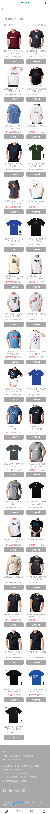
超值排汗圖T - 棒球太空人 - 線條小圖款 (13, 240)
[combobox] (8, 25)
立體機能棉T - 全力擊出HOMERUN (36, 90)
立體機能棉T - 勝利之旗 (13, 577)
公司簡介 (5, 755)
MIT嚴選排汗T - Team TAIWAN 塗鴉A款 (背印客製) (14, 390)
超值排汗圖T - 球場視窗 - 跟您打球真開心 (36, 690)
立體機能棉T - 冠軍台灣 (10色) (13, 503)
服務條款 (29, 755)
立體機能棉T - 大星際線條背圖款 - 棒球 (13, 127)
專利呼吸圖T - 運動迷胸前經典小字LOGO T (36, 615)
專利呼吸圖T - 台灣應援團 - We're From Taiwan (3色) (13, 540)
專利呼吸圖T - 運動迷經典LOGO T (13, 615)
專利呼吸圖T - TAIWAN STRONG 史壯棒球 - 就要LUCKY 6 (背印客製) (13, 315)
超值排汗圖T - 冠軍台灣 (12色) (36, 390)
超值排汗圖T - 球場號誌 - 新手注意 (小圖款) (13, 728)
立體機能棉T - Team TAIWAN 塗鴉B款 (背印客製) (13, 352)
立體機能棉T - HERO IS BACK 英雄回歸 (13, 90)
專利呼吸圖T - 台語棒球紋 (36, 52)
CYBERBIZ (16, 804)
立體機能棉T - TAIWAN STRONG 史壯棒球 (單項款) (36, 277)
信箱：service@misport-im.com (15, 773)
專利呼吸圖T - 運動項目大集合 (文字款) (36, 578)
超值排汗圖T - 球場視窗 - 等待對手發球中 (13, 690)
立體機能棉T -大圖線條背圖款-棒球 (36, 127)
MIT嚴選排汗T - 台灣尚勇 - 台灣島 (36, 352)
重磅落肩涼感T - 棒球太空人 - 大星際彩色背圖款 (36, 202)
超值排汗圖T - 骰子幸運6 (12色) (13, 465)
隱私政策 (21, 755)
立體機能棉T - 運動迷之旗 (36, 540)
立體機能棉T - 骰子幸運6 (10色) (13, 427)
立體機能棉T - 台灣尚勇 (36, 314)
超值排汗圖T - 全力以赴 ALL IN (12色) (36, 503)
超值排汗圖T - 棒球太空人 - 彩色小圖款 (36, 165)
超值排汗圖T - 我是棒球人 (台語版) (36, 240)
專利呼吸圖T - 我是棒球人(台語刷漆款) (13, 52)
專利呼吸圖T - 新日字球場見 (13, 653)
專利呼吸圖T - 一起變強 (36, 652)
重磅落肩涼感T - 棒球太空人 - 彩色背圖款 (13, 202)
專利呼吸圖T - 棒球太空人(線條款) (13, 165)
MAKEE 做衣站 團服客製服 (12, 759)
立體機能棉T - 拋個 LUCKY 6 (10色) (36, 427)
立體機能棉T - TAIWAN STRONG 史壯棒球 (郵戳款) (13, 277)
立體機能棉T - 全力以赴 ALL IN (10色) (36, 465)
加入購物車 (14, 61)
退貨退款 (13, 755)
